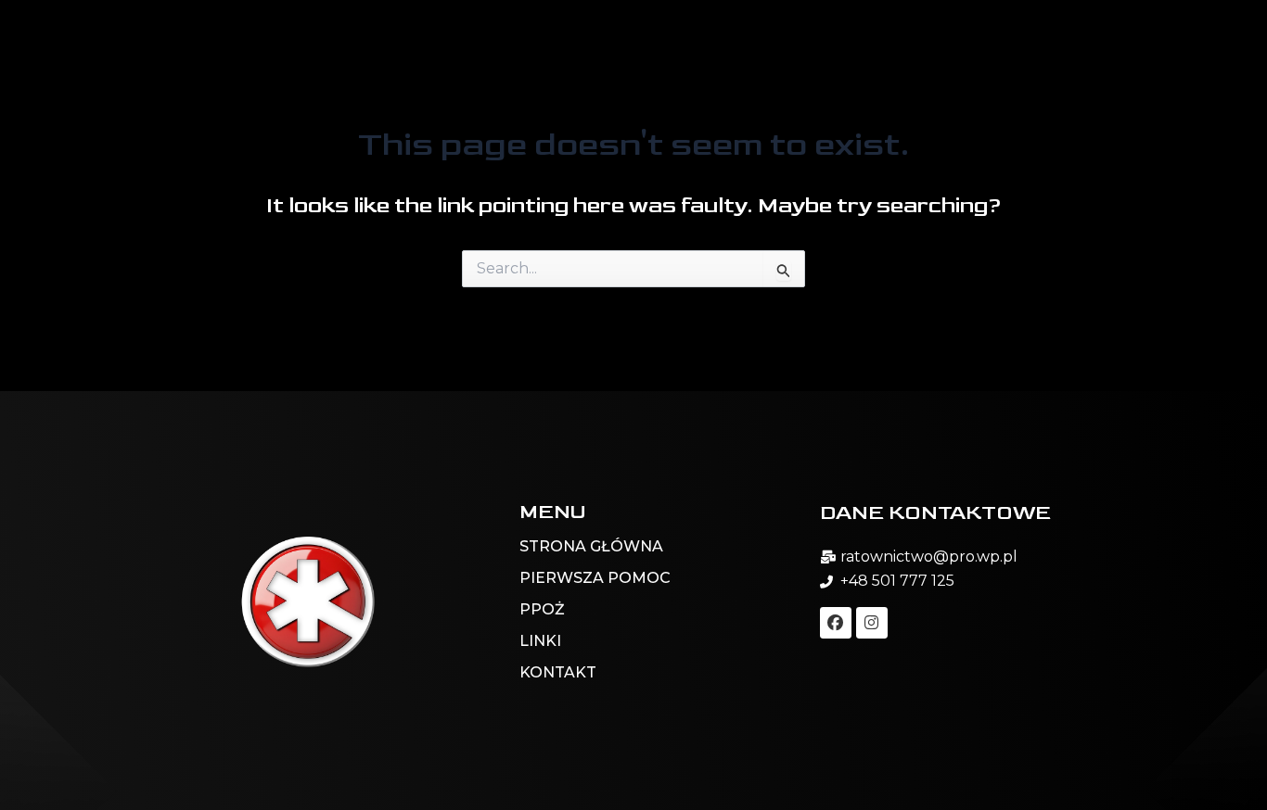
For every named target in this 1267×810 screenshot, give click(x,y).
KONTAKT (557, 672)
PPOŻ (542, 609)
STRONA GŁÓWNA (591, 546)
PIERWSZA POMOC (595, 578)
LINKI (542, 641)
